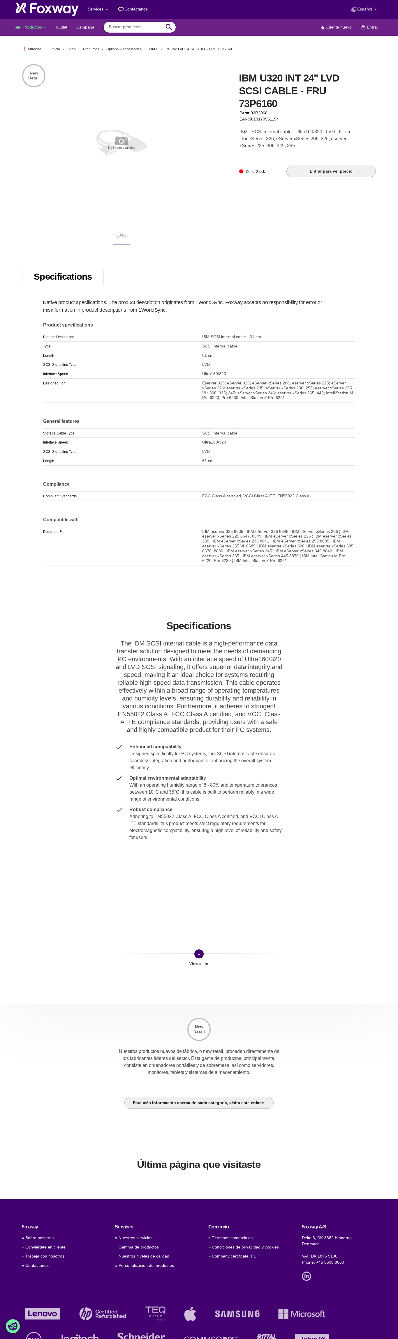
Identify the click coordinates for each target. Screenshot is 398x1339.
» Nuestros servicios (133, 1237)
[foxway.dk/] (47, 9)
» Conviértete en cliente (44, 1247)
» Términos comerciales (230, 1237)
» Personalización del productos (144, 1265)
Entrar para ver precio (331, 171)
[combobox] (135, 27)
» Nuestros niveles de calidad (142, 1256)
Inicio (56, 49)
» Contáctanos (35, 1265)
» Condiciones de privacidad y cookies (243, 1247)
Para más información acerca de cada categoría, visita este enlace (199, 1102)
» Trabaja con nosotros (43, 1256)
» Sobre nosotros (38, 1237)
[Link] (308, 1276)
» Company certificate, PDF (233, 1256)
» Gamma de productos (137, 1247)
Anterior (34, 49)
